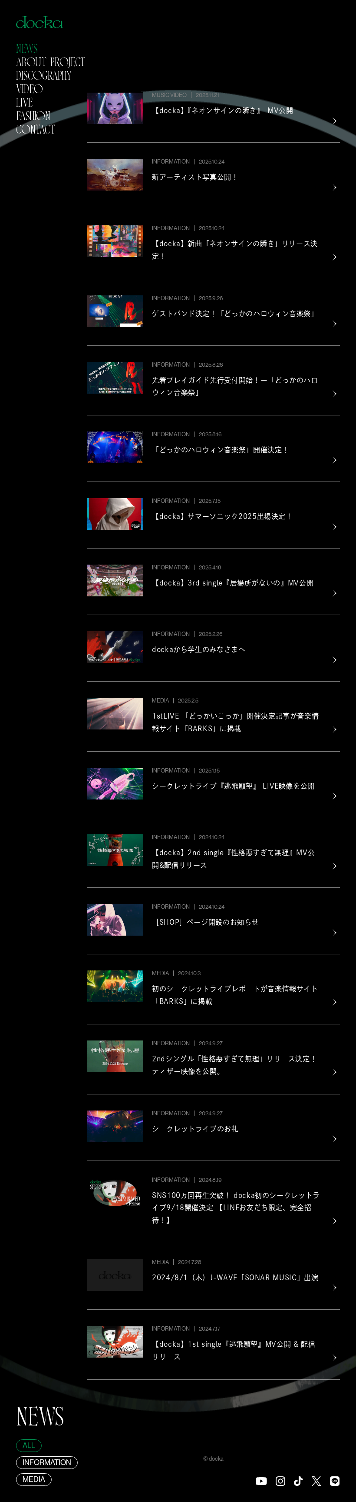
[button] (27, 51)
